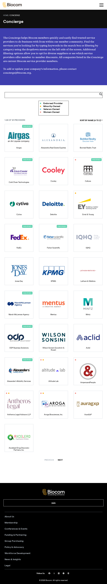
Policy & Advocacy (14, 547)
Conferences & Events (16, 529)
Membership (11, 523)
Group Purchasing (14, 541)
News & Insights (13, 559)
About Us (9, 516)
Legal (7, 565)
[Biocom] (12, 5)
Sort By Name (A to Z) (90, 120)
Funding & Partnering (15, 535)
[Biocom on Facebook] (49, 574)
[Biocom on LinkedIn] (59, 574)
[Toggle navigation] (101, 5)
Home (5, 16)
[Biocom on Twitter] (54, 574)
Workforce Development (17, 553)
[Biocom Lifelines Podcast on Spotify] (64, 574)
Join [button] (53, 503)
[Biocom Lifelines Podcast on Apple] (68, 574)
